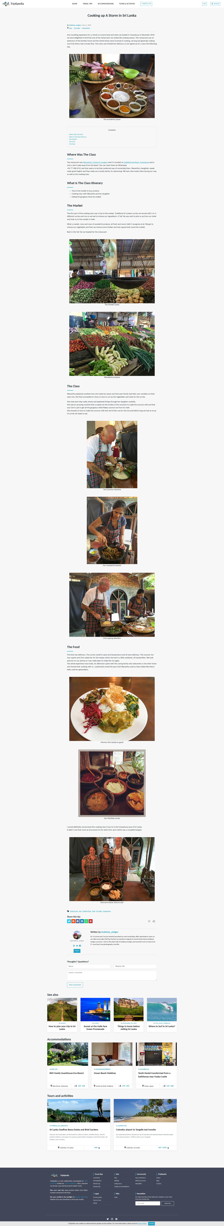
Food (93, 911)
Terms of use (97, 1200)
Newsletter (138, 1183)
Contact (158, 1183)
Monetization (97, 1181)
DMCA (95, 1203)
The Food (72, 144)
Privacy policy (97, 1197)
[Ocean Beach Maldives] (112, 1054)
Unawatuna (86, 28)
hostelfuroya (144, 1069)
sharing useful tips (81, 1197)
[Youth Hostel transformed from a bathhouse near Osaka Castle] (156, 1054)
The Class (72, 141)
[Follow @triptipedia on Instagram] (112, 1219)
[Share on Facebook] (78, 921)
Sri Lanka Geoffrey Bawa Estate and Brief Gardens (74, 1130)
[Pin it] (91, 921)
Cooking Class (86, 911)
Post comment (75, 985)
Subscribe (167, 1203)
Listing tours (118, 1183)
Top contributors (140, 1178)
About (158, 1178)
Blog (157, 1181)
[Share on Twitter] (69, 921)
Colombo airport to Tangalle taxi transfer (136, 1130)
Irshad (96, 1023)
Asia (70, 28)
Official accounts (140, 1181)
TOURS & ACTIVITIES (127, 4)
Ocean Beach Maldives (105, 1073)
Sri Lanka (77, 28)
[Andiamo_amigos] (77, 935)
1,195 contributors (70, 1183)
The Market (73, 139)
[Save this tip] (149, 921)
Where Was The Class (76, 134)
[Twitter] (77, 946)
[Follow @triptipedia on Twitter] (107, 1219)
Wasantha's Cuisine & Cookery (95, 162)
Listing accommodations (121, 1186)
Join (204, 4)
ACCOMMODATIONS (106, 4)
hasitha (63, 1023)
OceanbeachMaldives (103, 1069)
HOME (74, 4)
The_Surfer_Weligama (163, 1023)
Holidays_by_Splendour (59, 1126)
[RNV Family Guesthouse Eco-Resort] (67, 1054)
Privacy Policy (142, 1223)
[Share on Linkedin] (82, 921)
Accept (151, 1223)
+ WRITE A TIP (146, 4)
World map (96, 1183)
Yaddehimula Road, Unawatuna (136, 162)
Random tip (96, 1186)
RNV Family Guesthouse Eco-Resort (67, 1073)
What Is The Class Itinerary (77, 137)
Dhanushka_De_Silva (129, 1023)
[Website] (74, 946)
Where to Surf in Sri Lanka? (162, 1026)
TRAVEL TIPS (87, 4)
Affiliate (116, 1181)
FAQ (115, 1178)
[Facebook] (80, 946)
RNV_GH (54, 1069)
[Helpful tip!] (154, 921)
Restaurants (74, 911)
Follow (77, 951)
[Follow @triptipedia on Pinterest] (116, 1219)
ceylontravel (122, 1126)
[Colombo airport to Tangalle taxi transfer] (145, 1110)
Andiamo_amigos (75, 25)
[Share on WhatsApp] (86, 921)
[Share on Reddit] (73, 921)
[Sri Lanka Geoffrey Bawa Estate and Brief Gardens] (78, 1110)
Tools (115, 1197)
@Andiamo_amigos (77, 941)
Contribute (96, 1178)
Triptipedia (17, 3)
